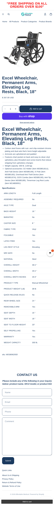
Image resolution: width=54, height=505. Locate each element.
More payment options (27, 122)
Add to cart (37, 109)
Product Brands (45, 21)
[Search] (9, 14)
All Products (14, 21)
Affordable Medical (22, 494)
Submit (8, 461)
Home (4, 21)
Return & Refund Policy (11, 482)
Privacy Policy (8, 479)
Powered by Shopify (37, 494)
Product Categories (29, 21)
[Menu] (3, 14)
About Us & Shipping (10, 475)
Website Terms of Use (11, 486)
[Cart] (51, 14)
